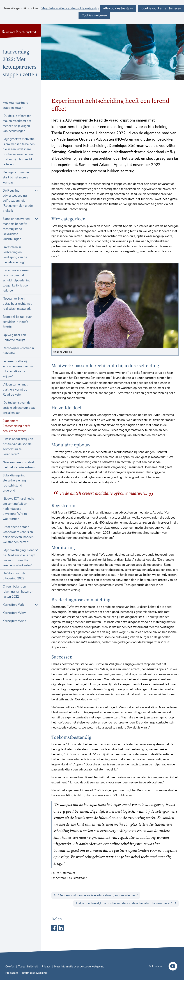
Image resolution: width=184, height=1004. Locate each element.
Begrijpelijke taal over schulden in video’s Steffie (17, 322)
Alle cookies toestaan (118, 8)
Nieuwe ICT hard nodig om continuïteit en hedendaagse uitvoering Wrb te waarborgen (18, 509)
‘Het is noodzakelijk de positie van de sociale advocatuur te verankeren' (18, 446)
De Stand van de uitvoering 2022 (14, 576)
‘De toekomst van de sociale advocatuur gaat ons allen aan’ (19, 408)
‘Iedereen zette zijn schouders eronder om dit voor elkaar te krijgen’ (18, 368)
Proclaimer (11, 973)
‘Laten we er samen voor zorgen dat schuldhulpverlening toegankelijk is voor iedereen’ (17, 280)
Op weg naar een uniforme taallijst (14, 337)
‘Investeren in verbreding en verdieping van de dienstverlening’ (15, 254)
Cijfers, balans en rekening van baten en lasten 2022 (18, 591)
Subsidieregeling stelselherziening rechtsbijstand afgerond (14, 483)
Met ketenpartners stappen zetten (15, 105)
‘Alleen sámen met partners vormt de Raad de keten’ (15, 389)
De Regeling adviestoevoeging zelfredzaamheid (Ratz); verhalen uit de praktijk (18, 201)
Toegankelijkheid (28, 966)
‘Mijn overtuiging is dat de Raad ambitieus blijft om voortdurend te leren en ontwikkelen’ (19, 557)
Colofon (10, 966)
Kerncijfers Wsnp (14, 621)
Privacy (46, 966)
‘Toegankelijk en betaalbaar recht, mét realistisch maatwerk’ (17, 304)
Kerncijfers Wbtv (14, 613)
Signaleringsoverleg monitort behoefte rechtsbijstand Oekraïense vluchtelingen (16, 229)
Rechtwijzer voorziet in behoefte (18, 350)
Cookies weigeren (94, 15)
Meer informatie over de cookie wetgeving (70, 8)
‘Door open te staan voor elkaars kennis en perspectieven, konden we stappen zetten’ (18, 534)
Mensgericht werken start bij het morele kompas (17, 177)
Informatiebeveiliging (34, 973)
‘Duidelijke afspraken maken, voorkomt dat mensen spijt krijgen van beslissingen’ (17, 123)
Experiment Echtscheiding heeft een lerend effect (16, 426)
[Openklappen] (36, 191)
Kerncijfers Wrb (13, 605)
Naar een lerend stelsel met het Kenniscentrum (18, 464)
